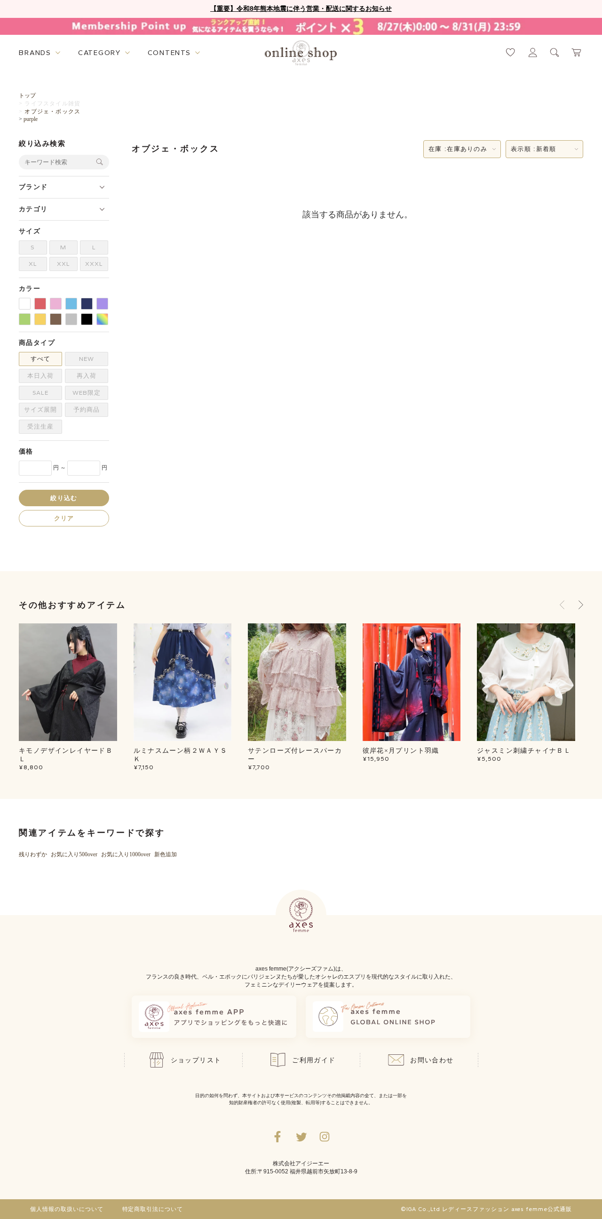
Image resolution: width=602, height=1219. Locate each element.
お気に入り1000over (125, 854)
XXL (63, 263)
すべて (40, 358)
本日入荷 (40, 375)
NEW (86, 358)
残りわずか (33, 854)
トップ (27, 95)
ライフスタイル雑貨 (52, 103)
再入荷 (86, 375)
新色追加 (165, 854)
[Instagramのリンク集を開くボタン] (324, 1137)
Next (580, 605)
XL (33, 263)
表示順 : (533, 148)
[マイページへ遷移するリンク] (532, 52)
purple (31, 119)
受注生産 (40, 426)
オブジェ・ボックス (52, 111)
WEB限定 (86, 392)
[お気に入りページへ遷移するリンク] (510, 52)
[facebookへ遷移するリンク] (277, 1137)
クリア (64, 517)
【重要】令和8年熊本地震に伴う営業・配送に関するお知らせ (301, 8)
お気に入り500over (74, 854)
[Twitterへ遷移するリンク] (301, 1137)
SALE (40, 392)
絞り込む (63, 497)
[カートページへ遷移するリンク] (576, 52)
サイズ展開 (40, 409)
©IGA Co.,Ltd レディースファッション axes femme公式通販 (486, 1209)
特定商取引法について (152, 1209)
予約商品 (86, 409)
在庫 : (457, 148)
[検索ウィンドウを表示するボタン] (554, 52)
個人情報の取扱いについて (66, 1209)
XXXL (94, 263)
